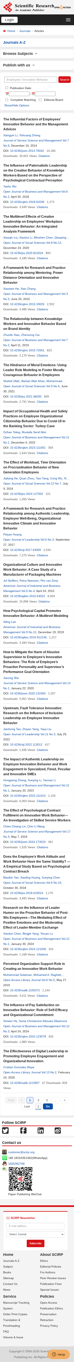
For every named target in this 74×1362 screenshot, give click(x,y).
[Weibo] (58, 1130)
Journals (24, 31)
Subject (8, 1266)
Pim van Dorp (49, 580)
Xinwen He (10, 1021)
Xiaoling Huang (30, 877)
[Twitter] (5, 1130)
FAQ (6, 1331)
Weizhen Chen (43, 237)
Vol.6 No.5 (48, 980)
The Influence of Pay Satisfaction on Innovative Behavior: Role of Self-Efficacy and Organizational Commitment (35, 1010)
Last (27, 1106)
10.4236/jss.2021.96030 (26, 396)
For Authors (47, 1272)
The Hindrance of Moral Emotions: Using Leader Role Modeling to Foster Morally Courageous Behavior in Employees (35, 370)
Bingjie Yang (31, 933)
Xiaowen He (11, 288)
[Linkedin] (41, 1130)
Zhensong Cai (30, 334)
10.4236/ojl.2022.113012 (26, 744)
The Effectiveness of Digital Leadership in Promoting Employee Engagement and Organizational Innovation (35, 1056)
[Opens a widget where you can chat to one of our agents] (58, 1355)
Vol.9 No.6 (53, 386)
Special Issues (49, 1289)
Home (11, 31)
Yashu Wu (9, 186)
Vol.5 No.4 (28, 591)
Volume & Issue (13, 1337)
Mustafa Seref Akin (34, 432)
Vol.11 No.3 (47, 734)
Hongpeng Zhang (14, 780)
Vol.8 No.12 (53, 242)
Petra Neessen (29, 580)
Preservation (48, 1314)
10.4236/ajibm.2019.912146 (28, 637)
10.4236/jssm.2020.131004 (28, 693)
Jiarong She (11, 678)
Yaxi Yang (42, 478)
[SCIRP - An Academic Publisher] (28, 7)
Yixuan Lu (46, 933)
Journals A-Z (11, 1260)
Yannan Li (49, 780)
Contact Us (10, 1284)
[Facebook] (23, 1130)
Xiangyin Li (10, 135)
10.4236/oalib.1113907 (25, 1082)
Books (7, 1272)
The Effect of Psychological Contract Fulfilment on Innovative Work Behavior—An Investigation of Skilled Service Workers (37, 815)
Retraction (46, 1320)
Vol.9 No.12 (28, 632)
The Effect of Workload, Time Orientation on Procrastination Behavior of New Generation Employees (34, 467)
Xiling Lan (9, 621)
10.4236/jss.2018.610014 (26, 893)
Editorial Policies (50, 1266)
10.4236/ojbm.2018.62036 (27, 201)
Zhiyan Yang (30, 729)
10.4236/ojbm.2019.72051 (27, 350)
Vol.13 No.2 (49, 1072)
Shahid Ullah (11, 381)
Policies (47, 1296)
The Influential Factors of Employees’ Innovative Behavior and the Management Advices (35, 124)
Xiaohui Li (25, 237)
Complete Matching (23, 99)
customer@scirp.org (21, 1152)
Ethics (44, 1260)
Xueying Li (34, 780)
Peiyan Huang (12, 534)
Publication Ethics (51, 1308)
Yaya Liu (45, 729)
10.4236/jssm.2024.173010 (28, 841)
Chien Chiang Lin (14, 826)
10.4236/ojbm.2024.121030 (28, 949)
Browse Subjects (19, 54)
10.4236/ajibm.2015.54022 (27, 596)
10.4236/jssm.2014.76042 (27, 150)
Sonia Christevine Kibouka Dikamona (43, 1021)
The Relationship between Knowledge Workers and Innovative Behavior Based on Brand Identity (34, 324)
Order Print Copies (15, 1314)
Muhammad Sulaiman (17, 974)
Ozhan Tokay (11, 432)
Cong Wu (56, 478)
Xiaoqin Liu (10, 237)
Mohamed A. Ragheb (47, 974)
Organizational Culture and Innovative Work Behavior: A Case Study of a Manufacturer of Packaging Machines (32, 569)
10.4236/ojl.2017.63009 (25, 550)
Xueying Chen (51, 877)
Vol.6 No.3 (47, 539)
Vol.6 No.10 (53, 882)
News (6, 1289)
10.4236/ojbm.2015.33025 (27, 304)
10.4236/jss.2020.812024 (26, 253)
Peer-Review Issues (53, 1278)
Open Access (48, 1302)
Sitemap (8, 1278)
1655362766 (16, 1163)
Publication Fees (51, 1284)
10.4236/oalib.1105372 (25, 990)
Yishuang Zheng (29, 135)
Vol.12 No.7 (53, 483)
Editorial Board (53, 99)
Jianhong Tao (12, 729)
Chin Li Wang (36, 826)
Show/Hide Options (16, 105)
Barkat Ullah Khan (33, 381)
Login (9, 20)
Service (9, 1296)
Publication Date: (20, 88)
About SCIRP (51, 1255)
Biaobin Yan (11, 877)
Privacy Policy (49, 1325)
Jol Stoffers (10, 580)
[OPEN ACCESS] (62, 7)
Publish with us (17, 65)
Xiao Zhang (28, 288)
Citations (44, 156)
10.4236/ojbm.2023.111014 (28, 795)
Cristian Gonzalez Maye (18, 1067)
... (55, 1100)
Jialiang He (10, 478)
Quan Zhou (26, 478)
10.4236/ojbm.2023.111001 (28, 447)
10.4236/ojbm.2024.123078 (28, 1036)
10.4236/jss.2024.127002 (26, 493)
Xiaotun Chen (12, 933)
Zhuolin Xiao (11, 334)
